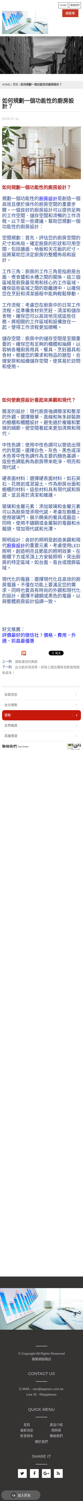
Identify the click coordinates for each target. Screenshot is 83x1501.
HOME (63, 5)
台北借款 (10, 705)
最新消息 (26, 1430)
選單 (71, 13)
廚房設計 (48, 198)
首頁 (27, 1425)
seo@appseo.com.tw (48, 1389)
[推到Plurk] (23, 653)
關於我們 (41, 1441)
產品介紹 (56, 1425)
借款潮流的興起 (26, 661)
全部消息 (10, 694)
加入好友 (24, 1495)
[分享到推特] (22, 1473)
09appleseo (47, 1395)
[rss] (58, 1473)
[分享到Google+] (46, 1473)
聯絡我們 (75, 5)
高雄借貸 (10, 736)
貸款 (15, 84)
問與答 (56, 1430)
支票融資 (10, 725)
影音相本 (26, 1436)
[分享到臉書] (34, 1473)
